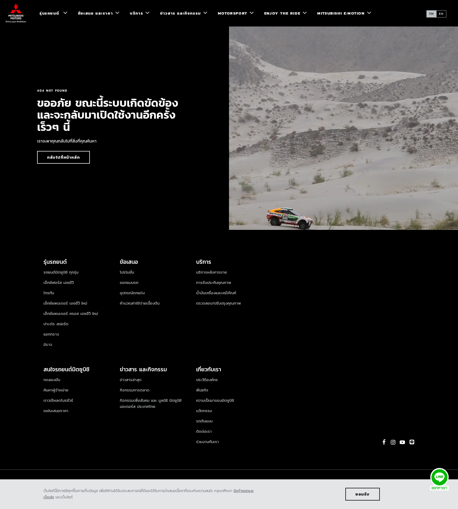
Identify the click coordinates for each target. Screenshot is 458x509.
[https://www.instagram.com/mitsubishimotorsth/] (393, 442)
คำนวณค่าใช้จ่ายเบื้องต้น (140, 303)
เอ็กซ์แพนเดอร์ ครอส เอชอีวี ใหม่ (70, 313)
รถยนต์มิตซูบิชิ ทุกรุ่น (60, 272)
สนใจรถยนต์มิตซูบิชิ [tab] (66, 369)
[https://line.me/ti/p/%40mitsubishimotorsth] (412, 442)
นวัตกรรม (204, 411)
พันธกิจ (202, 390)
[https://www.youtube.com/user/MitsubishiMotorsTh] (402, 442)
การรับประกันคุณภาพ (213, 282)
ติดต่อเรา (204, 431)
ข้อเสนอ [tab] (129, 262)
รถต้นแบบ (204, 421)
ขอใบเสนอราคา (55, 411)
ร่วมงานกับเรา (207, 442)
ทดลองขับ (51, 380)
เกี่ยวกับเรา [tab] (208, 369)
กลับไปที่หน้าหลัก (63, 157)
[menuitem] (51, 13)
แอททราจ (51, 334)
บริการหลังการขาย (211, 272)
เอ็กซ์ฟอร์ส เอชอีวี (58, 282)
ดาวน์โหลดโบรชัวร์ (58, 400)
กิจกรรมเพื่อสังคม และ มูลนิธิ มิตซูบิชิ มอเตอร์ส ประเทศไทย (151, 403)
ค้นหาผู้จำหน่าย (55, 390)
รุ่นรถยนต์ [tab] (56, 262)
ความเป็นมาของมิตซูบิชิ (215, 400)
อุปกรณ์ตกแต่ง (132, 293)
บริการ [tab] (203, 262)
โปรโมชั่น (127, 272)
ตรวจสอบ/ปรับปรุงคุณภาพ (218, 303)
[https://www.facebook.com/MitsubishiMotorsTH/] (384, 442)
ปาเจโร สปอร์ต (55, 324)
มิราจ (47, 344)
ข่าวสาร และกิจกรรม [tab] (143, 369)
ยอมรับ (362, 494)
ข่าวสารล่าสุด (131, 380)
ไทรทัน (48, 293)
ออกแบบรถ (129, 282)
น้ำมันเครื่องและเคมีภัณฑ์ (216, 293)
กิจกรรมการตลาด (134, 390)
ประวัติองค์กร (207, 380)
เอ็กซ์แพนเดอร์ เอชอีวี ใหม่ (65, 303)
